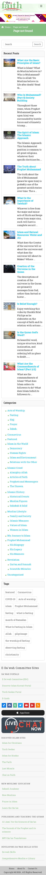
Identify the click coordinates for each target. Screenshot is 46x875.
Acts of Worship (16, 410)
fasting (9, 613)
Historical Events (19, 496)
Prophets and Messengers (24, 481)
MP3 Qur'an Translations (14, 838)
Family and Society (20, 516)
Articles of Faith (19, 477)
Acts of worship (27, 599)
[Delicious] (4, 705)
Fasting (14, 415)
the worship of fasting (17, 640)
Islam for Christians (12, 743)
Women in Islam (19, 529)
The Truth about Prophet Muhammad (29, 168)
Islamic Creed (14, 467)
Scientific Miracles (20, 568)
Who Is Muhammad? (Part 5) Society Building (29, 97)
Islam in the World (17, 443)
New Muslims (9, 795)
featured (10, 592)
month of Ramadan (15, 619)
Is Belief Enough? (27, 303)
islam (8, 606)
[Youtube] (26, 705)
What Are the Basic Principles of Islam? (28, 62)
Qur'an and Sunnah (20, 564)
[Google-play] (32, 705)
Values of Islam (18, 525)
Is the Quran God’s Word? (27, 334)
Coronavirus (14, 434)
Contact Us (32, 868)
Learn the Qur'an (10, 808)
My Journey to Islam (18, 535)
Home (11, 868)
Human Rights (18, 452)
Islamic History (16, 491)
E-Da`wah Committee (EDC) (15, 679)
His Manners (17, 553)
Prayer (13, 424)
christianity (12, 654)
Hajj (12, 419)
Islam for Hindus (10, 755)
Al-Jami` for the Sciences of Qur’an (19, 821)
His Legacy (16, 549)
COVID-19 (10, 599)
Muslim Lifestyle (16, 511)
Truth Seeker (8, 749)
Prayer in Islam (9, 801)
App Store (24, 712)
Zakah (13, 428)
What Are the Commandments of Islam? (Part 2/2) (28, 366)
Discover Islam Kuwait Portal (16, 685)
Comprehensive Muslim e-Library (18, 858)
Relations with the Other (23, 462)
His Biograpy (17, 544)
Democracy (16, 448)
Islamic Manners (19, 520)
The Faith (7, 762)
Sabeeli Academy (10, 788)
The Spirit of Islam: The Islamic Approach (28, 135)
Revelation (13, 559)
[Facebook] (9, 705)
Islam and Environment (23, 457)
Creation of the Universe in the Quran (26, 269)
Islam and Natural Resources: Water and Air (29, 234)
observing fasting (15, 647)
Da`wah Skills (9, 852)
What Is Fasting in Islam (18, 626)
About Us (21, 868)
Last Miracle (8, 768)
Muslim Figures (18, 501)
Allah (8, 633)
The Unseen (16, 486)
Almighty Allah (18, 472)
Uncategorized (15, 574)
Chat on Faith (8, 775)
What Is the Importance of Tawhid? (25, 200)
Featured (12, 439)
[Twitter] (20, 705)
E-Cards (5, 698)
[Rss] (38, 705)
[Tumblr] (15, 705)
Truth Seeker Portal (11, 692)
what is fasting (24, 613)
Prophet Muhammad (18, 540)
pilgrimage (21, 633)
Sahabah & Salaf (18, 505)
